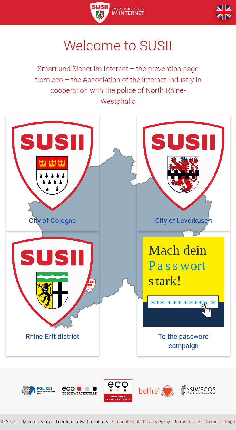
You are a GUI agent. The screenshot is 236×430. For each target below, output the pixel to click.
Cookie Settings (219, 422)
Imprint (121, 422)
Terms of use (187, 422)
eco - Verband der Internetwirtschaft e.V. (69, 421)
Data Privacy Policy (151, 422)
